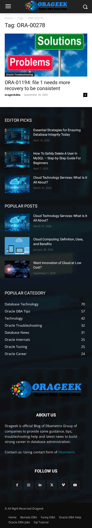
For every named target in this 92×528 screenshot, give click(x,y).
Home (9, 18)
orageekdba (13, 94)
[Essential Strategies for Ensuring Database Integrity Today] (17, 136)
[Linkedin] (40, 485)
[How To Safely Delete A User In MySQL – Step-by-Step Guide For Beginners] (17, 160)
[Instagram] (28, 485)
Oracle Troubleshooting (19, 74)
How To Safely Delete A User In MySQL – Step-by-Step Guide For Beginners (57, 157)
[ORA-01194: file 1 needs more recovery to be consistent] (46, 55)
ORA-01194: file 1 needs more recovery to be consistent (37, 85)
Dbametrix (66, 452)
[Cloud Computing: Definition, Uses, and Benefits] (17, 246)
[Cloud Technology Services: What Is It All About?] (17, 184)
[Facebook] (16, 485)
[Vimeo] (63, 485)
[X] (51, 485)
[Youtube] (74, 485)
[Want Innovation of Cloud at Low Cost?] (17, 269)
